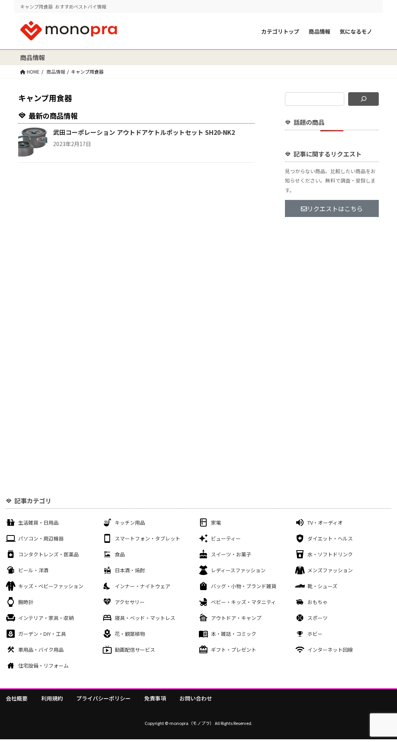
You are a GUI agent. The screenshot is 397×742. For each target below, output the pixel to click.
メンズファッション (330, 570)
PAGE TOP (381, 712)
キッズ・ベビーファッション (50, 586)
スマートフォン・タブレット (147, 538)
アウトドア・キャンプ (236, 617)
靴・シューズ (322, 586)
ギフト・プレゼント (233, 649)
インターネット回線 (330, 649)
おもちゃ (317, 602)
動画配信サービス (135, 649)
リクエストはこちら (335, 208)
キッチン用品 (130, 522)
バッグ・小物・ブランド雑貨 (243, 586)
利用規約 (52, 698)
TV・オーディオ (325, 522)
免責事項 (155, 698)
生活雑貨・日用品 (38, 522)
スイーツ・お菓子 (231, 554)
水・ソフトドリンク (330, 554)
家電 (216, 522)
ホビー (315, 633)
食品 (120, 554)
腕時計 (25, 602)
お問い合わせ (196, 698)
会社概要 (17, 698)
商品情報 (319, 31)
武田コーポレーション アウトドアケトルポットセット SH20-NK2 (144, 132)
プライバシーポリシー (103, 698)
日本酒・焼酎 (130, 570)
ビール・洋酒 (33, 570)
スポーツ (317, 617)
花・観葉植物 (130, 633)
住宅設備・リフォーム (43, 665)
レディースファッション (238, 570)
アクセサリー (130, 602)
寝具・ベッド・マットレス (145, 617)
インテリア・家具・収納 (46, 617)
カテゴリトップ (280, 31)
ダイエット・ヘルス (330, 538)
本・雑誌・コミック (233, 633)
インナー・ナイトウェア (142, 586)
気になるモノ (356, 31)
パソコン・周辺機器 (41, 538)
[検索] (363, 99)
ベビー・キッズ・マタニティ (243, 602)
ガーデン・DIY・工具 (42, 633)
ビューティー (226, 538)
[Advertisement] (332, 348)
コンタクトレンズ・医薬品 (48, 554)
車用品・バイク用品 (41, 649)
